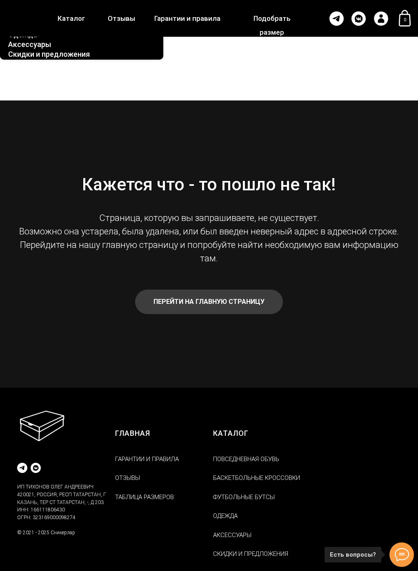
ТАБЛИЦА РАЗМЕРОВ (144, 497)
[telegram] (22, 468)
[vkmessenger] (36, 468)
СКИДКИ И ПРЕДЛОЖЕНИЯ (250, 554)
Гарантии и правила (187, 18)
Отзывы (121, 18)
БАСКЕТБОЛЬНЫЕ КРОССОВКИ (256, 478)
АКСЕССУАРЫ (232, 535)
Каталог (71, 18)
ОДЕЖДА (225, 516)
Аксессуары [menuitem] (29, 44)
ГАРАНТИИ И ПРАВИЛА (147, 459)
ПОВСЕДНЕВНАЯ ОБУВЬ (246, 459)
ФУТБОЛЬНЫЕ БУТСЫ (244, 497)
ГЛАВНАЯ (132, 433)
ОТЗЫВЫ (127, 478)
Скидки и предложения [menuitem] (49, 54)
